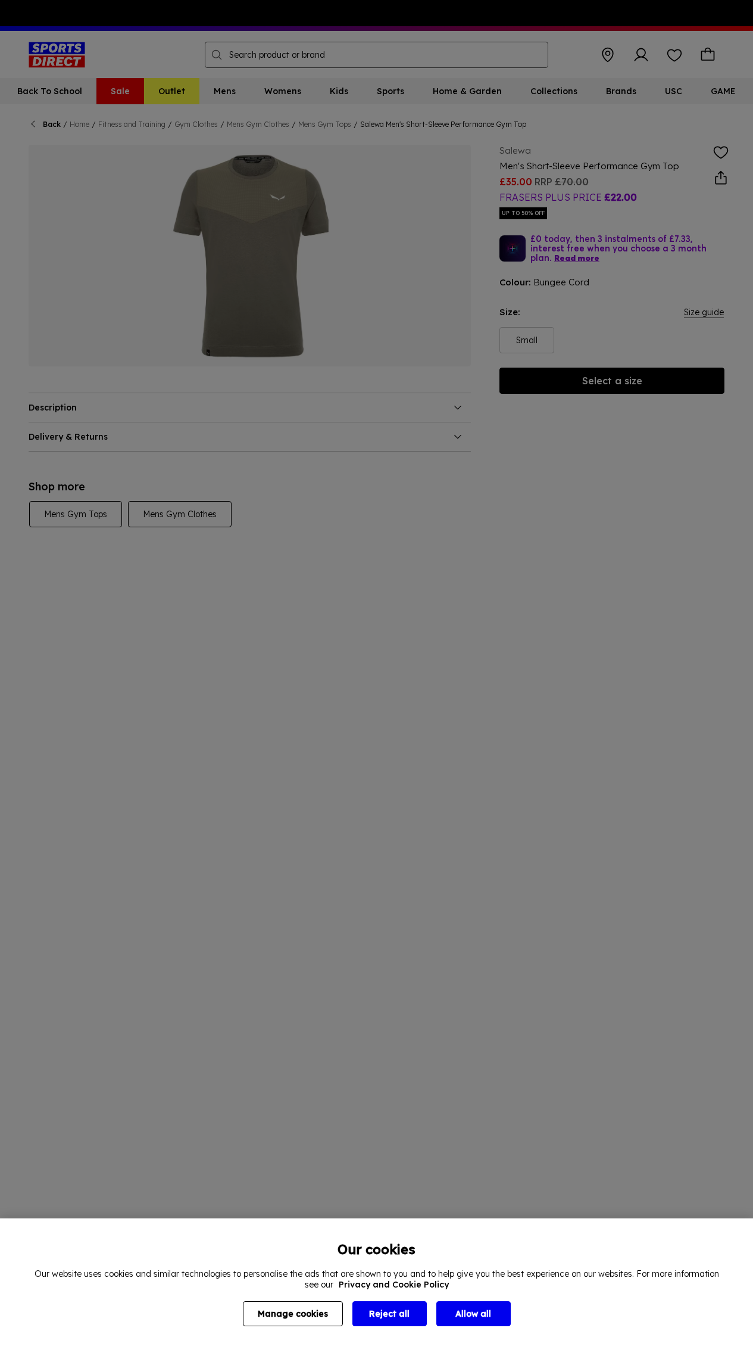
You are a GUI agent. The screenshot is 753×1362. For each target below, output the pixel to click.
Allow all (473, 1313)
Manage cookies (293, 1313)
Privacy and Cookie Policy (394, 1284)
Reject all (389, 1313)
